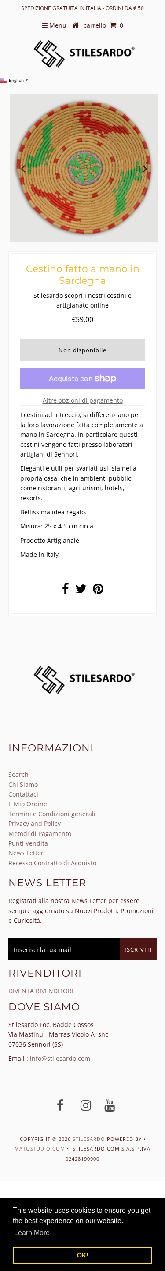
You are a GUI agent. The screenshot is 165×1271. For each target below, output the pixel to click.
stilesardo (90, 1139)
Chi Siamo (23, 784)
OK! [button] (82, 1255)
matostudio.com (40, 1148)
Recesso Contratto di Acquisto (52, 863)
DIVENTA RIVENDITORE (41, 991)
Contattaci (23, 794)
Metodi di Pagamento (39, 833)
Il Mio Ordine (27, 804)
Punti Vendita (28, 843)
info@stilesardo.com (60, 1058)
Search (18, 774)
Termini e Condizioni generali (51, 814)
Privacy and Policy (34, 823)
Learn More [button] (32, 1232)
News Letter (26, 853)
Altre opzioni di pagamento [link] (83, 400)
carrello (103, 25)
